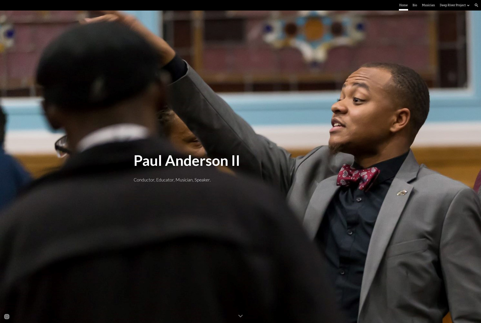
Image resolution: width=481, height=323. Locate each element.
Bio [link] (415, 5)
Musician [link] (428, 5)
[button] (476, 5)
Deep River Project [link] (453, 5)
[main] (240, 161)
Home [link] (403, 5)
